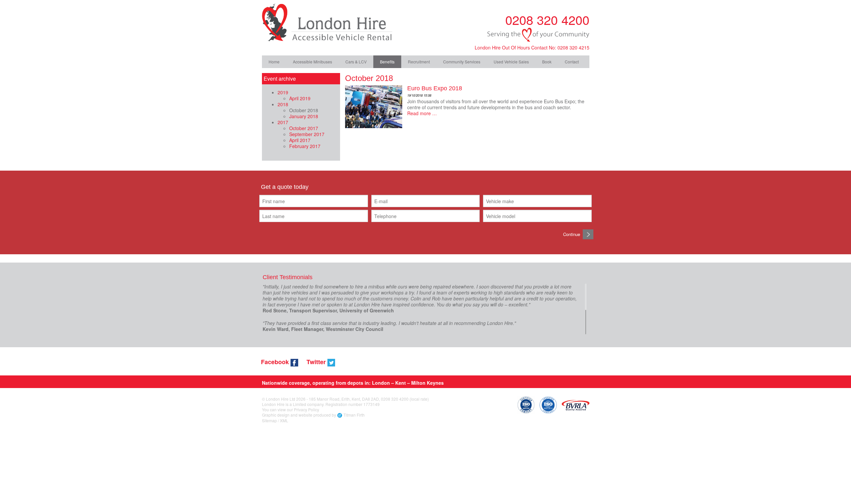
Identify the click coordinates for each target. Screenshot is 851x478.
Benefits (387, 61)
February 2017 (304, 146)
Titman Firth (354, 415)
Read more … (422, 113)
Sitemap (269, 420)
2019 (283, 92)
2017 (283, 122)
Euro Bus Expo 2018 (434, 88)
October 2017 (303, 128)
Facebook (276, 362)
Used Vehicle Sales (511, 61)
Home (274, 61)
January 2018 (303, 116)
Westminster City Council (354, 329)
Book (546, 61)
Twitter (316, 362)
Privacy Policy (306, 409)
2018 (283, 104)
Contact (572, 61)
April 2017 (299, 140)
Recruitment (419, 61)
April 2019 (299, 98)
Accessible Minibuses (312, 61)
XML (284, 420)
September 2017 (306, 134)
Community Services (461, 61)
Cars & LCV (356, 61)
